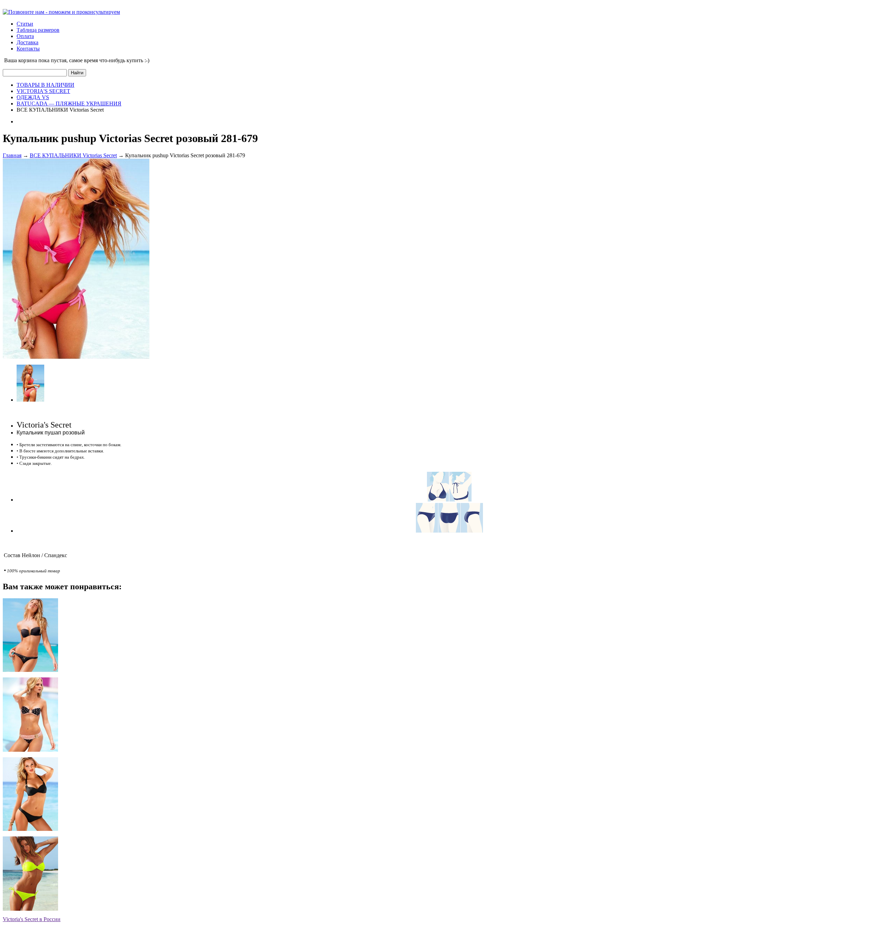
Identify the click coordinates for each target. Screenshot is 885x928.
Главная (12, 155)
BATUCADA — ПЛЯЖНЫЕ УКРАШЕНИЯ (69, 103)
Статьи (25, 24)
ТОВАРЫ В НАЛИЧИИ (45, 85)
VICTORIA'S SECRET (43, 91)
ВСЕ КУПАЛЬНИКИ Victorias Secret (73, 155)
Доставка (27, 42)
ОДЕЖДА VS (33, 97)
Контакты (28, 48)
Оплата (25, 36)
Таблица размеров (38, 30)
